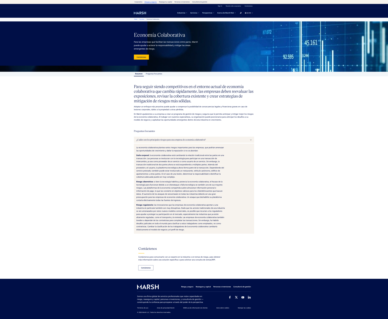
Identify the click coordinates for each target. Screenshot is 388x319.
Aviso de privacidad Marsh (165, 308)
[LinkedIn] (249, 297)
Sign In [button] (220, 6)
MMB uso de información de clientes (195, 308)
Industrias (181, 13)
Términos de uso (142, 308)
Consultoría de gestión (199, 2)
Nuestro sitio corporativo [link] (233, 6)
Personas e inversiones (182, 2)
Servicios (193, 13)
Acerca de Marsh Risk (225, 13)
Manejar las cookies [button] (244, 308)
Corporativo (138, 2)
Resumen (139, 74)
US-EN (249, 13)
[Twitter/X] (236, 297)
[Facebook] (229, 297)
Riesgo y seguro (187, 287)
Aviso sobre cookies (222, 308)
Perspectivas (207, 13)
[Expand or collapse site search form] (241, 13)
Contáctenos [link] (249, 6)
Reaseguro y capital (165, 2)
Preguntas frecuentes (154, 74)
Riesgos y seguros (151, 2)
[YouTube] (242, 297)
